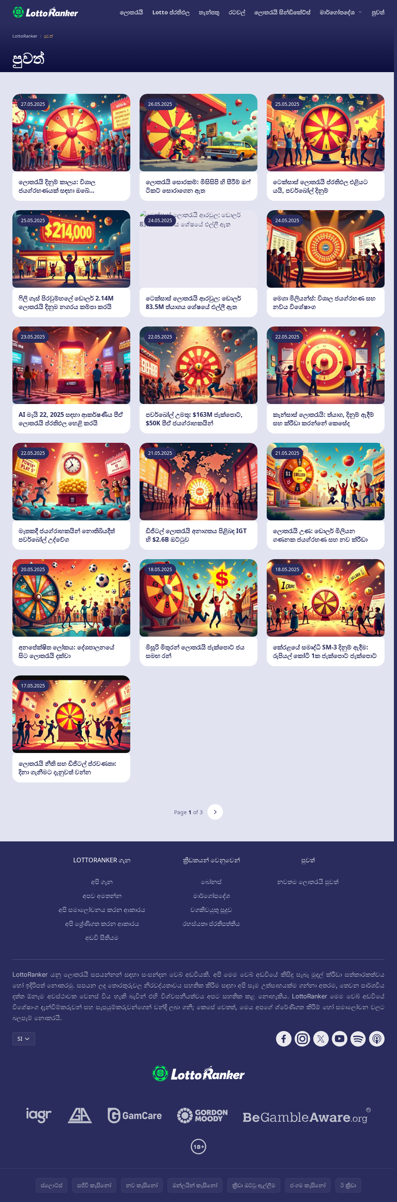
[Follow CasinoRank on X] (321, 1039)
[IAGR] (39, 1115)
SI (19, 1038)
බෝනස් (211, 881)
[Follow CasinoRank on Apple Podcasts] (377, 1039)
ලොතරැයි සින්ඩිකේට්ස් (282, 12)
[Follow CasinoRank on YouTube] (339, 1039)
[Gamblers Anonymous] (79, 1115)
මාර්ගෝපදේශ (337, 12)
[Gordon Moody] (202, 1115)
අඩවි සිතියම (102, 937)
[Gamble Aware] (307, 1115)
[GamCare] (135, 1115)
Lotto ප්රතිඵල (171, 12)
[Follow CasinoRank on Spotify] (358, 1039)
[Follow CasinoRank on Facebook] (284, 1039)
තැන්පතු (209, 12)
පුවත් (378, 12)
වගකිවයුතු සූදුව (211, 909)
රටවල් (237, 12)
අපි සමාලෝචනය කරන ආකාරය (102, 909)
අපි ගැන (102, 881)
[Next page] (215, 812)
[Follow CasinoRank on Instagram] (302, 1039)
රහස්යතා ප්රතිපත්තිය (211, 923)
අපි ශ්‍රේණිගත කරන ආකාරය (102, 923)
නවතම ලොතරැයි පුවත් (307, 881)
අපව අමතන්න (102, 895)
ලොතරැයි (131, 12)
